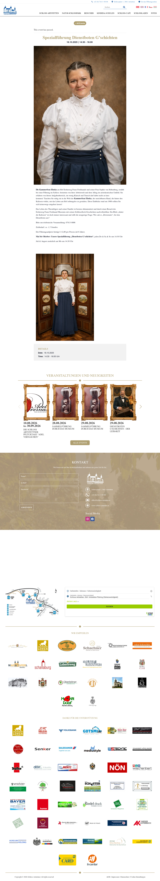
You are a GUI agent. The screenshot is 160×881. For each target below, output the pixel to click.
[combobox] (109, 591)
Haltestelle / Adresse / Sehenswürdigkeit (85, 591)
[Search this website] (115, 7)
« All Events (80, 23)
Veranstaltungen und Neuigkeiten (80, 375)
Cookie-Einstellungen (137, 877)
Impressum (115, 877)
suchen (109, 606)
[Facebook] (92, 519)
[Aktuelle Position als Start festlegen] (151, 591)
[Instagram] (87, 519)
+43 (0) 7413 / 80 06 (100, 2)
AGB (108, 877)
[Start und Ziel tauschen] (151, 596)
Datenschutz (124, 877)
